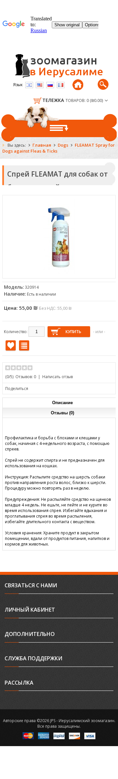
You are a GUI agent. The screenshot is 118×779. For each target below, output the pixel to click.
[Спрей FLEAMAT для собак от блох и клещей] (59, 272)
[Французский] (61, 85)
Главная (41, 145)
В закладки (11, 345)
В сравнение (24, 345)
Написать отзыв (57, 376)
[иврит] (29, 85)
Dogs (63, 145)
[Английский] (40, 85)
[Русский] (50, 85)
